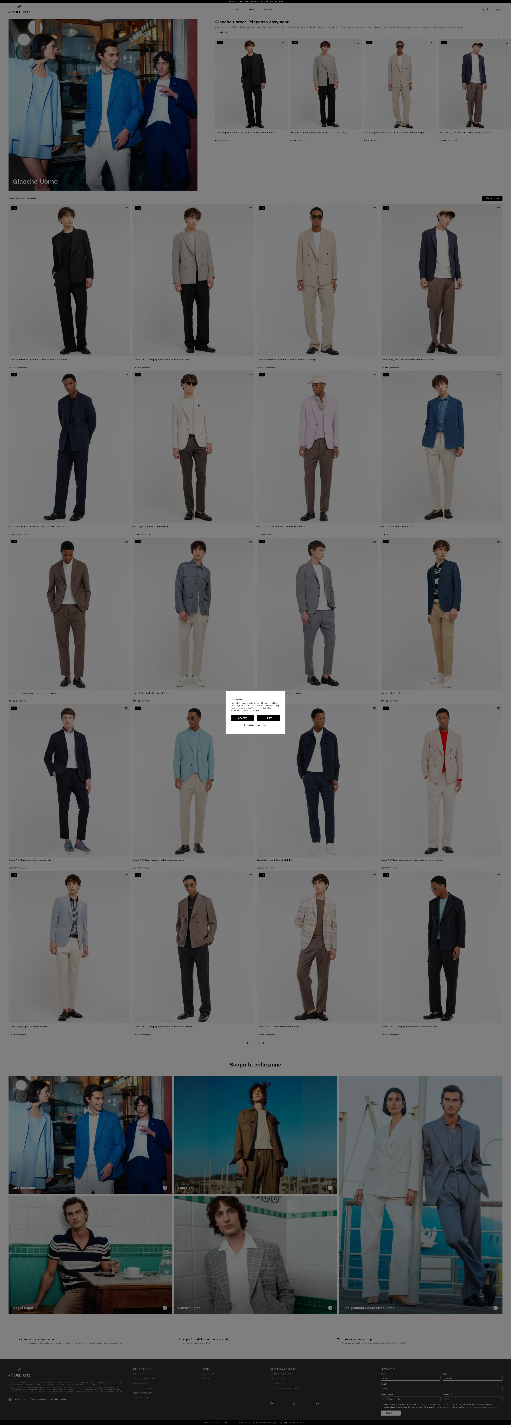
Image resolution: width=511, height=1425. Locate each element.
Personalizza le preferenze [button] (255, 725)
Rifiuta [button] (268, 717)
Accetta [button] (242, 717)
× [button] (282, 694)
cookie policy (273, 705)
